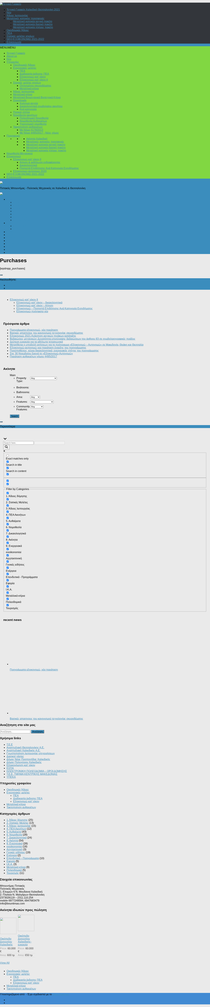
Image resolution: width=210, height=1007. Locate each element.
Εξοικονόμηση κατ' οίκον (21, 765)
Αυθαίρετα (13, 234)
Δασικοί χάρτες (15, 756)
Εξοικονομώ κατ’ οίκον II (34, 79)
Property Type (21, 379)
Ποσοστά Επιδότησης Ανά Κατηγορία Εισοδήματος (49, 168)
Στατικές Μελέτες (22, 220)
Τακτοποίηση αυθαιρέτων (27, 127)
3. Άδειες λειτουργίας (19, 825)
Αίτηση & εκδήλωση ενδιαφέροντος (40, 162)
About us (12, 56)
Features (21, 401)
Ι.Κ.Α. (16, 211)
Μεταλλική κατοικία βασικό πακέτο (32, 24)
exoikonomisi (14, 846)
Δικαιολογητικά (28, 165)
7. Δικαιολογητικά (17, 837)
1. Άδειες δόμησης (17, 820)
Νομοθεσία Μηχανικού (20, 153)
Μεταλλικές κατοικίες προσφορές (25, 18)
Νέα (9, 12)
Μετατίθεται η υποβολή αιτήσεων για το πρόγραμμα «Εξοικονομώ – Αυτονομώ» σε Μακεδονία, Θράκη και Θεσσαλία (76, 344)
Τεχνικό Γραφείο (16, 53)
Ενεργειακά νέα (22, 226)
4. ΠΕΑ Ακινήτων (16, 828)
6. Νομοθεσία (14, 834)
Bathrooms (23, 392)
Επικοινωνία (14, 42)
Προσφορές (13, 135)
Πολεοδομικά (14, 199)
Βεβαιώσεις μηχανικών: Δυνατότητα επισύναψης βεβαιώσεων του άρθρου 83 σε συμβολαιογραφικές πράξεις (72, 338)
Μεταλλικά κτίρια (29, 88)
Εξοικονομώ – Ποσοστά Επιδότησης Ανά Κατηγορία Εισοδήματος (54, 308)
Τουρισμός (13, 249)
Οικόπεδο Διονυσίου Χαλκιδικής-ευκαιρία (25, 940)
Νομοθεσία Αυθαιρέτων (33, 121)
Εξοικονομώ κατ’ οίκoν (33, 76)
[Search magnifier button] (6, 447)
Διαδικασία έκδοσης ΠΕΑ (34, 73)
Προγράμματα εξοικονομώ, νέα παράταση (34, 330)
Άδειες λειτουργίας (17, 15)
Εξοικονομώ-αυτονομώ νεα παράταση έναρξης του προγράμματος (48, 347)
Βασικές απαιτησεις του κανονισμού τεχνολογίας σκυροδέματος (46, 333)
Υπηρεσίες (13, 62)
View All (5, 962)
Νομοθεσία (19, 214)
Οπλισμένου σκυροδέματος (35, 85)
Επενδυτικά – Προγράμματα (23, 252)
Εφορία (11, 246)
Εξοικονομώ (14, 156)
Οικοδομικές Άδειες (18, 30)
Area (19, 397)
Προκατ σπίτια (21, 112)
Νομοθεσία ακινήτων (25, 115)
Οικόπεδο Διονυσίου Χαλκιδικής (6, 941)
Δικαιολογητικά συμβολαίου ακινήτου (41, 106)
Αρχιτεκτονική (21, 208)
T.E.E (10, 744)
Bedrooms (22, 387)
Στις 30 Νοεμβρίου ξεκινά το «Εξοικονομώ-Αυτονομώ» (41, 353)
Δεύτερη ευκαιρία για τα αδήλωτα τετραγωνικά (36, 341)
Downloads (19, 100)
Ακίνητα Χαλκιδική (36, 138)
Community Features (23, 408)
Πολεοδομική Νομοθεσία (34, 118)
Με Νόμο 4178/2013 (31, 129)
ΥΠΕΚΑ (11, 777)
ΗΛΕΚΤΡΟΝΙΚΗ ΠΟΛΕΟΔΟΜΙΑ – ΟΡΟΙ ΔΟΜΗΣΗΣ (37, 771)
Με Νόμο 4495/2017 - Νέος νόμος (39, 132)
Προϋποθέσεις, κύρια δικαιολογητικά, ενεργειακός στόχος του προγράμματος (54, 350)
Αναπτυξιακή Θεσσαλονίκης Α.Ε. (25, 747)
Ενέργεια (12, 223)
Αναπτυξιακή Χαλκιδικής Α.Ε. (23, 750)
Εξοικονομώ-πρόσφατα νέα (32, 311)
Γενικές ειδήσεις (16, 243)
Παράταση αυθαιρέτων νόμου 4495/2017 (33, 356)
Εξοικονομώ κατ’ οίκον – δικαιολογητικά (39, 302)
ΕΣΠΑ (10, 768)
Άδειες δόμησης (22, 202)
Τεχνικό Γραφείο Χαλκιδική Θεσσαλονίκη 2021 (33, 9)
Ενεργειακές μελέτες (24, 68)
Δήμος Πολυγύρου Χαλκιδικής (24, 762)
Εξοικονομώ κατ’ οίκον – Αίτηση (34, 305)
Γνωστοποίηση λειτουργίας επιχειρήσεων (31, 753)
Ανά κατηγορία (28, 109)
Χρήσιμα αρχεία (29, 103)
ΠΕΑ (9, 33)
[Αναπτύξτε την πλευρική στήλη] (1, 274)
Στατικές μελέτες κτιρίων (20, 36)
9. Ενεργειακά (14, 843)
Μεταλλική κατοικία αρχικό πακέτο (32, 21)
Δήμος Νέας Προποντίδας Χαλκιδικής (28, 759)
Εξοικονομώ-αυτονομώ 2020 (30, 171)
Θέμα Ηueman (60, 994)
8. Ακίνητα (12, 840)
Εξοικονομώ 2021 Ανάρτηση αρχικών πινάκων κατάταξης (43, 335)
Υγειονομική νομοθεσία (33, 124)
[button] (8, 47)
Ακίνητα (11, 240)
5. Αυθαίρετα (14, 831)
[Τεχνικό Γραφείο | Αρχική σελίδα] (10, 4)
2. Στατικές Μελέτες (18, 822)
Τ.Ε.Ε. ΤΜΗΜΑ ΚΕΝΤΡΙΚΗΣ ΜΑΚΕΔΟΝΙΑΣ (32, 774)
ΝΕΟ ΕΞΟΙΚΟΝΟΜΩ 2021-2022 (25, 39)
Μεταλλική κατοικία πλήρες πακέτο (33, 27)
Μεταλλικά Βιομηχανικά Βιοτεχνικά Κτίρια (37, 97)
